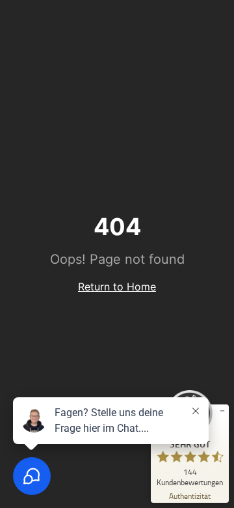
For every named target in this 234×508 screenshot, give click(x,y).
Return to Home (117, 286)
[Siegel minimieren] (222, 410)
